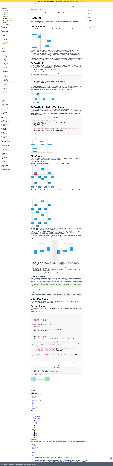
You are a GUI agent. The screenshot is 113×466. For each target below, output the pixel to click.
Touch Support (6, 79)
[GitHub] (34, 436)
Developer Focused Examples (7, 56)
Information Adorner (6, 64)
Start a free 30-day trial (65, 13)
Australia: (38, 419)
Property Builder (5, 63)
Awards (33, 452)
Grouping (5, 83)
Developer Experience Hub (36, 400)
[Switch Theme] (111, 6)
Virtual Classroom (35, 407)
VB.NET (57, 117)
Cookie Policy (4, 464)
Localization (4, 93)
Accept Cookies (100, 464)
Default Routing (38, 26)
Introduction (4, 8)
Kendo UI (32, 392)
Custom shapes (5, 89)
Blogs (33, 404)
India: (38, 418)
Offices (33, 449)
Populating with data (6, 68)
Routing (41, 9)
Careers (33, 448)
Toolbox (4, 59)
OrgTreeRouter (38, 63)
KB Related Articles (6, 95)
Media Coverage (35, 447)
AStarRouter (36, 156)
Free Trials (34, 396)
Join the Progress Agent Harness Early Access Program (70, 1)
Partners (33, 406)
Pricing (33, 397)
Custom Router (38, 306)
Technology (34, 445)
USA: (37, 416)
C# (54, 117)
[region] (56, 464)
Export (5, 84)
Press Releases (34, 446)
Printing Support (6, 80)
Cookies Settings (108, 464)
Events (33, 408)
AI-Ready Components (38, 394)
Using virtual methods (38, 276)
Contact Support (91, 25)
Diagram (35, 9)
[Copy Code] (81, 79)
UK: (37, 417)
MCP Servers (33, 394)
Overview (4, 52)
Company (33, 444)
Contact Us (34, 429)
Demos (33, 401)
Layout (5, 75)
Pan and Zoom (6, 76)
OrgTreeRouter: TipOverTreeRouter (47, 107)
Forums (33, 403)
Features (38, 9)
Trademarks (64, 460)
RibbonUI (4, 60)
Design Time (5, 55)
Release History (34, 402)
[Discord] (34, 437)
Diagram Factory (5, 91)
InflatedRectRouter (39, 299)
